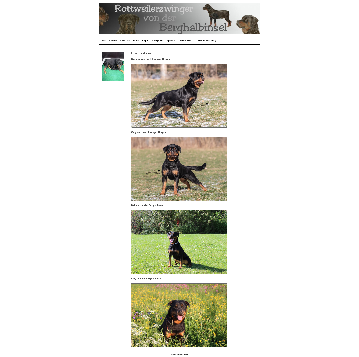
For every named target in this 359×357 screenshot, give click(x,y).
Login (186, 354)
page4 (181, 354)
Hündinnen (125, 41)
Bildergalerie (157, 41)
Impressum (170, 41)
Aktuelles (113, 41)
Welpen (145, 41)
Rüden (136, 41)
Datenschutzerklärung (206, 41)
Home (103, 41)
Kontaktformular (186, 41)
